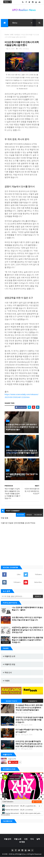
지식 (32, 839)
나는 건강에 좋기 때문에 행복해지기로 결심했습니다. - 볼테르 (27, 608)
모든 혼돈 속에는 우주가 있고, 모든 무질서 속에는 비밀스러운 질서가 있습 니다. (27, 618)
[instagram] (32, 2)
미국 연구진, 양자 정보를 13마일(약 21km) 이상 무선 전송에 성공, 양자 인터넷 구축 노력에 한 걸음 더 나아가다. (29, 743)
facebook (38, 515)
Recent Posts (11, 701)
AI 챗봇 (22, 842)
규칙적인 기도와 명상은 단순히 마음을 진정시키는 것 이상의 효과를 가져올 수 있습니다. (22, 451)
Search (38, 596)
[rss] (23, 2)
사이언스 (17, 35)
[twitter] (29, 2)
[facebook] (26, 2)
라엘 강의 (7, 839)
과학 (11, 35)
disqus (29, 515)
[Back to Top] (32, 850)
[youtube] (36, 2)
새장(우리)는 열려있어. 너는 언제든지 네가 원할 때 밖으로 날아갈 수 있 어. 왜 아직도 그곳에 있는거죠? (27, 630)
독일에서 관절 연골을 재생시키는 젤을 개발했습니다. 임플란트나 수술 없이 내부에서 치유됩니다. (27, 640)
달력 (38, 839)
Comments (32, 701)
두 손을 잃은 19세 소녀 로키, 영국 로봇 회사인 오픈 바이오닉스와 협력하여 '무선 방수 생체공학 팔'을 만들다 (22, 427)
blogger (20, 515)
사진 (26, 839)
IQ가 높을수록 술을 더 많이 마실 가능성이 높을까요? (22, 475)
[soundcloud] (39, 2)
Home (7, 35)
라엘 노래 (17, 839)
